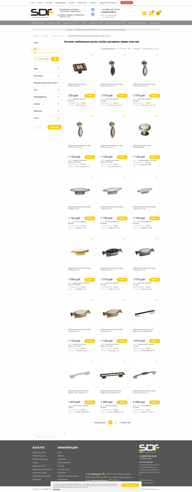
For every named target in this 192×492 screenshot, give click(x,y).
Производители (60, 3)
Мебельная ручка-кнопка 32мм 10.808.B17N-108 (144, 208)
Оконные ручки (54, 23)
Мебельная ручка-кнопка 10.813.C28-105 (77, 85)
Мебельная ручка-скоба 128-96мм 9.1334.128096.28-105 (111, 392)
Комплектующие (39, 473)
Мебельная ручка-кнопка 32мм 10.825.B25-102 (79, 330)
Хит (129, 49)
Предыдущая (100, 422)
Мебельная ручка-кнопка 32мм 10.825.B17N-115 (112, 269)
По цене (123, 49)
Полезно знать (82, 3)
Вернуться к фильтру (46, 436)
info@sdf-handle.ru (109, 12)
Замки (84, 23)
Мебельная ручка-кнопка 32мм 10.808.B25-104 (79, 269)
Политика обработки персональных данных (146, 481)
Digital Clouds (48, 489)
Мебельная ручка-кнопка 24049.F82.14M (142, 146)
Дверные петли (96, 23)
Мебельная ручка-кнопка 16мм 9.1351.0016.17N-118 (144, 85)
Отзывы (71, 3)
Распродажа (126, 3)
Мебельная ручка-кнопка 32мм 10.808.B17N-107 (112, 208)
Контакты (93, 3)
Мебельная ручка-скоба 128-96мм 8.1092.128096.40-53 (143, 330)
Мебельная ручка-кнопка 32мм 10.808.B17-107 (79, 208)
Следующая (125, 422)
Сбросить (38, 127)
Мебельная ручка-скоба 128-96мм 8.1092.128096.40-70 (78, 392)
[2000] (35, 52)
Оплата (40, 3)
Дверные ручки (38, 23)
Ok (55, 59)
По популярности (108, 49)
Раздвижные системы (138, 23)
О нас (33, 3)
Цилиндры (154, 23)
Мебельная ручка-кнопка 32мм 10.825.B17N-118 (144, 269)
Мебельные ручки (70, 23)
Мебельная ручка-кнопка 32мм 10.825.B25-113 (112, 330)
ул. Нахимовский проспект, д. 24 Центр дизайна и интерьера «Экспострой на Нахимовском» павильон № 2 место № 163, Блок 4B (149, 468)
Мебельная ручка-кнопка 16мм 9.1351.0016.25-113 (112, 146)
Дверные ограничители (116, 23)
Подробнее (56, 489)
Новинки (136, 49)
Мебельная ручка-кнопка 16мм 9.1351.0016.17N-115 (112, 85)
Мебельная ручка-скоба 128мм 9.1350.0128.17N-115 (144, 392)
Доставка (49, 3)
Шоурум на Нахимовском (108, 3)
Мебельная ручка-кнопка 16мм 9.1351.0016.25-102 (79, 146)
